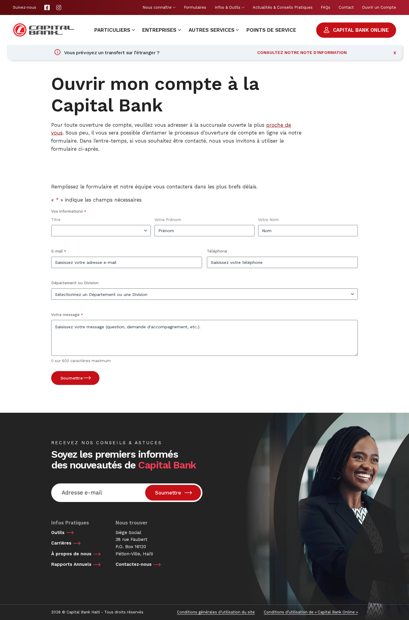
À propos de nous (71, 554)
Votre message (67, 314)
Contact (346, 7)
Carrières (61, 543)
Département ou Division (75, 283)
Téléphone (217, 251)
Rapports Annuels (71, 564)
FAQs (325, 7)
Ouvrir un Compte (379, 7)
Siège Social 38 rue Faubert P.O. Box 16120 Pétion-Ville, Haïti (134, 543)
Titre (55, 219)
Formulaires (195, 7)
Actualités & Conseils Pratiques (283, 7)
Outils (57, 532)
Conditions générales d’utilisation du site (216, 612)
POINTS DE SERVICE (271, 30)
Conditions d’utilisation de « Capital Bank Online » (311, 612)
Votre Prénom (167, 219)
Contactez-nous (134, 564)
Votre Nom (268, 219)
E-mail (58, 251)
